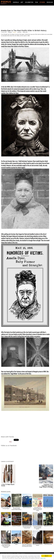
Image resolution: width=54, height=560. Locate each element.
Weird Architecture (27, 507)
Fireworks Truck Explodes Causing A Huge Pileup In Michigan (46, 486)
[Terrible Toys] (6, 525)
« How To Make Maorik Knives (7, 485)
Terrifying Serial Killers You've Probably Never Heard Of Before (37, 527)
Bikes (16, 544)
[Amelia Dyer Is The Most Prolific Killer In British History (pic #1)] (25, 81)
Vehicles (50, 2)
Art (22, 2)
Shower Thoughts (16, 526)
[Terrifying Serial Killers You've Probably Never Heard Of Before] (37, 525)
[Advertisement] (27, 17)
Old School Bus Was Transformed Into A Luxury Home (27, 527)
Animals (16, 2)
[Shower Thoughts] (16, 525)
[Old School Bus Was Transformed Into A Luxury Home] (27, 525)
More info (42, 558)
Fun (36, 2)
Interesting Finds (48, 544)
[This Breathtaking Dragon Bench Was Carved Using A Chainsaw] (6, 543)
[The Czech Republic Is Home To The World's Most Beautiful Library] (27, 543)
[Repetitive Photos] (48, 525)
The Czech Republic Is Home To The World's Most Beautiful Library (27, 545)
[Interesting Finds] (48, 543)
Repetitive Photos (48, 526)
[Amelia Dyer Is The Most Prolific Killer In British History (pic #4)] (25, 326)
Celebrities (29, 2)
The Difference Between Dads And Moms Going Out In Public (37, 509)
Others (42, 2)
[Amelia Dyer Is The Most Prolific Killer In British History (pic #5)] (25, 366)
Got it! (46, 556)
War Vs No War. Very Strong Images (6, 508)
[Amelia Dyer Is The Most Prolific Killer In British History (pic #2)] (25, 156)
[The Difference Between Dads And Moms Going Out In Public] (37, 506)
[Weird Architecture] (27, 506)
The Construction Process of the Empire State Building (16, 508)
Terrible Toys (6, 526)
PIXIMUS (6, 1)
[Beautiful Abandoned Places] (37, 543)
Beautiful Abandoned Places (37, 545)
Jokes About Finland (48, 507)
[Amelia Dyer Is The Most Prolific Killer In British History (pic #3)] (25, 228)
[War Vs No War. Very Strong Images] (6, 506)
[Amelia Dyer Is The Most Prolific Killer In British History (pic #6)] (25, 410)
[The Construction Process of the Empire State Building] (16, 506)
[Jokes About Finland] (48, 506)
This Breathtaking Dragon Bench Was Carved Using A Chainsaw (6, 546)
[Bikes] (16, 543)
